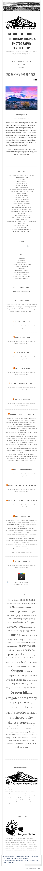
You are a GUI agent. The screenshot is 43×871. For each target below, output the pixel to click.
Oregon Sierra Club (22, 516)
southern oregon (24, 154)
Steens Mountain (21, 185)
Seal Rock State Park (21, 195)
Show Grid (34, 80)
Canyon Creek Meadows (21, 187)
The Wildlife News (22, 353)
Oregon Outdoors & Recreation (22, 383)
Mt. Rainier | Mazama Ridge (21, 231)
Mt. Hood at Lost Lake (21, 201)
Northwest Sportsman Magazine (22, 414)
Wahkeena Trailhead (20, 740)
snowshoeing (22, 732)
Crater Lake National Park (21, 215)
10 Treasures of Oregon (23, 2)
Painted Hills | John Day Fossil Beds (21, 191)
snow (28, 729)
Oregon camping (16, 679)
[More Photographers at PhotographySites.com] (21, 584)
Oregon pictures (18, 702)
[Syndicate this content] (13, 322)
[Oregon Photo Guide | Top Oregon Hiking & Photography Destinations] (21, 6)
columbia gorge (14, 615)
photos (12, 722)
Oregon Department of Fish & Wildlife (22, 501)
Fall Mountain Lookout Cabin (21, 207)
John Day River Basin (21, 177)
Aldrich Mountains (21, 219)
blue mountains (20, 607)
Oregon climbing (32, 680)
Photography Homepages (21, 272)
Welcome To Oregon (21, 278)
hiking (13, 151)
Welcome (32, 2)
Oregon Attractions (22, 561)
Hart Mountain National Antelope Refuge (22, 189)
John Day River (15, 650)
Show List (36, 80)
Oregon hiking (31, 152)
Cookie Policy (11, 862)
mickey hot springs (13, 152)
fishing (19, 631)
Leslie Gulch (22, 205)
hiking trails (27, 635)
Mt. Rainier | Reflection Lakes (21, 229)
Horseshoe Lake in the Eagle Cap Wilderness (21, 221)
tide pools (10, 738)
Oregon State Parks (22, 322)
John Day (18, 639)
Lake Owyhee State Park (21, 199)
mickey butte (33, 151)
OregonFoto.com (13, 688)
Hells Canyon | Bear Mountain (21, 217)
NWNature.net (21, 262)
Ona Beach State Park (22, 197)
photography (23, 717)
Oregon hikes (29, 687)
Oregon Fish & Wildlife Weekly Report (22, 485)
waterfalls (31, 743)
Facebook (36, 3)
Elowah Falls (21, 213)
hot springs (18, 151)
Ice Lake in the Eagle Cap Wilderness (21, 175)
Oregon (25, 152)
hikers (32, 631)
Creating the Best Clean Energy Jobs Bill (21, 548)
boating (30, 607)
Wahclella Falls (21, 227)
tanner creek (19, 735)
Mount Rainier (12, 658)
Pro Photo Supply (21, 274)
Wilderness (21, 747)
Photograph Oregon (21, 270)
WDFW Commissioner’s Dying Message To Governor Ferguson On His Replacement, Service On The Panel (21, 428)
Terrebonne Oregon (30, 735)
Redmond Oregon (17, 726)
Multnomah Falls (15, 663)
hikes (8, 635)
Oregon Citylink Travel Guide (21, 264)
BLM (34, 149)
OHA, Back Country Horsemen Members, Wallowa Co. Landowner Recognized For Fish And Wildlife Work (21, 450)
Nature (20, 152)
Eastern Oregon (26, 622)
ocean (32, 666)
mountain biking (29, 655)
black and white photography (22, 603)
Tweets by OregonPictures (21, 291)
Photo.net (22, 268)
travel (17, 737)
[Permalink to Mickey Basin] (21, 98)
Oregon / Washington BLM (22, 470)
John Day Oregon (26, 645)
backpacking (27, 599)
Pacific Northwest (18, 712)
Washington (21, 744)
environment (16, 626)
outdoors (16, 154)
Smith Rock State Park (21, 225)
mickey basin (25, 151)
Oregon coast (17, 683)
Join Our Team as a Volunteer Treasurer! (21, 528)
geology (26, 631)
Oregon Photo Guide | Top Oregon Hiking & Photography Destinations (21, 41)
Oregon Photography (21, 266)
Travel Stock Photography (21, 276)
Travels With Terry (22, 337)
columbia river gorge (17, 618)
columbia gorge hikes (29, 615)
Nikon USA (21, 260)
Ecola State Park (21, 183)
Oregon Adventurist (22, 399)
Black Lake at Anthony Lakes (21, 209)
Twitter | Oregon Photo (22, 287)
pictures (22, 722)
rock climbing (27, 726)
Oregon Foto (29, 684)
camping (8, 151)
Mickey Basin (21, 114)
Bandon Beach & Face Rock (21, 203)
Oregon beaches (29, 675)
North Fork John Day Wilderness (21, 211)
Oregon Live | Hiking (22, 368)
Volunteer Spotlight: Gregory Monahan (21, 538)
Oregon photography (21, 698)
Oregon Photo (25, 118)
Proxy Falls (21, 179)
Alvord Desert (28, 149)
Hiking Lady (21, 258)
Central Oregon (28, 612)
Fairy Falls (21, 223)
